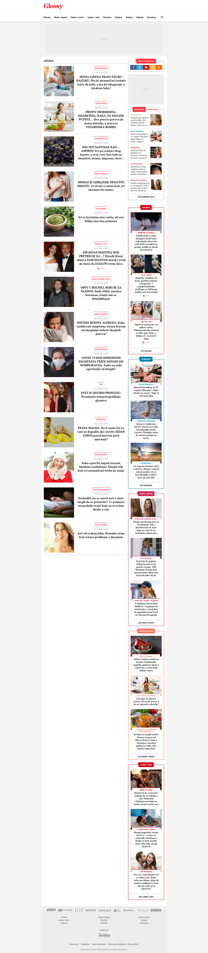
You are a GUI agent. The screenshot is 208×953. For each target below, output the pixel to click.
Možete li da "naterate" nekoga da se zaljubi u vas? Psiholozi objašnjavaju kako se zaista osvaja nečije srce (146, 798)
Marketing (85, 944)
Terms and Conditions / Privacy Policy (123, 944)
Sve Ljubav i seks (146, 897)
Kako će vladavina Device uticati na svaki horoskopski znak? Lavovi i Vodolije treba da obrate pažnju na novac (146, 430)
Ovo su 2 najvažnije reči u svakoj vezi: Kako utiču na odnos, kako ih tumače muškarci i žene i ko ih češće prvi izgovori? (146, 881)
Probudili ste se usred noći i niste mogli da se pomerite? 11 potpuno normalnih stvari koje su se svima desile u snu (101, 503)
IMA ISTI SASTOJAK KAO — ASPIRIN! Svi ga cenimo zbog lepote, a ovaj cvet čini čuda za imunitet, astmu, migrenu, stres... (101, 152)
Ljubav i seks (94, 17)
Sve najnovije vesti (146, 197)
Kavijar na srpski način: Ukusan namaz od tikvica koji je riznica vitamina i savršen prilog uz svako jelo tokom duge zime (146, 741)
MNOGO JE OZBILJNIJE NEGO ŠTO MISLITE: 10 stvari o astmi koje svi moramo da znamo (101, 186)
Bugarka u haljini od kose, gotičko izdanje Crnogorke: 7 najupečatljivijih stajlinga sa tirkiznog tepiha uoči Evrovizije (146, 284)
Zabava (129, 17)
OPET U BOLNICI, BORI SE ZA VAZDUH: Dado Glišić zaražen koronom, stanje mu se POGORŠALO (101, 293)
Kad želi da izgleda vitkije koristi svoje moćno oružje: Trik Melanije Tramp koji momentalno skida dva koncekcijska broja (146, 568)
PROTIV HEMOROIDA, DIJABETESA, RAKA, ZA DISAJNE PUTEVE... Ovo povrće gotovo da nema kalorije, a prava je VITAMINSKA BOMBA (101, 119)
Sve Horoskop (146, 485)
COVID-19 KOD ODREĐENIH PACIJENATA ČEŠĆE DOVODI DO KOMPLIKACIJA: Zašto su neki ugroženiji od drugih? (101, 363)
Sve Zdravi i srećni (146, 756)
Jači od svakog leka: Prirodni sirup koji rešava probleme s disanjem (101, 535)
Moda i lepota (60, 17)
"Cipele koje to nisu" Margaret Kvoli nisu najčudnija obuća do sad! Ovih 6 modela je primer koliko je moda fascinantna (146, 242)
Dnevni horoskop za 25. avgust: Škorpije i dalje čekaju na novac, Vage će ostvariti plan (139, 138)
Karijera (118, 17)
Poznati (47, 17)
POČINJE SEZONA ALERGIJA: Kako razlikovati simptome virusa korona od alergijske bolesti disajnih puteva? (101, 328)
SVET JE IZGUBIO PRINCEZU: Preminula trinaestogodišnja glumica (101, 396)
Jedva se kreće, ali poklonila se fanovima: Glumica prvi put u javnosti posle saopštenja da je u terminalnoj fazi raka (139, 154)
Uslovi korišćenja (99, 944)
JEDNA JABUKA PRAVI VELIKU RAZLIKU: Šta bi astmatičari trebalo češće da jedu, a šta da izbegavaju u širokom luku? (101, 82)
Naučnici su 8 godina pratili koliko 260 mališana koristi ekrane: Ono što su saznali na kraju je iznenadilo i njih (140, 121)
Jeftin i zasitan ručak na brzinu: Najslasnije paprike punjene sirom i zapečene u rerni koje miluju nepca (146, 665)
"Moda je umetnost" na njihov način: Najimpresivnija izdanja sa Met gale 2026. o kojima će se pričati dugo (146, 331)
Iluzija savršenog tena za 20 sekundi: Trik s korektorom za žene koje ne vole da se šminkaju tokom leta (140, 187)
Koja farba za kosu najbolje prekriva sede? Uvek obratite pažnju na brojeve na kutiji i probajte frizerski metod (140, 170)
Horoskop (151, 17)
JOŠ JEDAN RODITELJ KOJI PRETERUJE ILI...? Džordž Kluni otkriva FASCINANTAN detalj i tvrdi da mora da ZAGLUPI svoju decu (101, 258)
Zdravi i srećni (77, 17)
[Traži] (162, 17)
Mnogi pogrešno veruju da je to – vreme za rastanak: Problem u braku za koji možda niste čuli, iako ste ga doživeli (146, 839)
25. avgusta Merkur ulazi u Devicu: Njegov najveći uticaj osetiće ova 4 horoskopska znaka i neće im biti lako (146, 472)
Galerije (139, 17)
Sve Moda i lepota (146, 623)
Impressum (74, 944)
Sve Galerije (146, 351)
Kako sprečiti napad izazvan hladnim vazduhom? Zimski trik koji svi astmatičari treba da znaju (101, 466)
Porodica (107, 17)
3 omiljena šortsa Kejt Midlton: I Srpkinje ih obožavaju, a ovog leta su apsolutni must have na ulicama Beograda (146, 609)
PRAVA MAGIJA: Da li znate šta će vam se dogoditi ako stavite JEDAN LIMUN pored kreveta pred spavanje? (101, 433)
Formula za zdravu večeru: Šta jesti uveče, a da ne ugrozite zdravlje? (146, 701)
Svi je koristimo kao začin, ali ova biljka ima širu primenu (101, 219)
